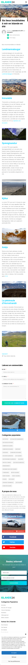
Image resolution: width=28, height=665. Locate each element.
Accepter (14, 653)
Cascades (5, 452)
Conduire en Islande (15, 452)
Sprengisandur (9, 143)
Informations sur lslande (10, 469)
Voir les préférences (14, 661)
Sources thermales (8, 482)
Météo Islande (15, 472)
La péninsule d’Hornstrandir (9, 301)
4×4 (6, 276)
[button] (25, 634)
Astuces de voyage (8, 442)
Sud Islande (19, 482)
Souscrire (14, 583)
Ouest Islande (16, 475)
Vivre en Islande (7, 485)
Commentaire (8, 383)
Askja (5, 247)
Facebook (13, 537)
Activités (5, 439)
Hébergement (6, 465)
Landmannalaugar (11, 49)
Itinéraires (6, 472)
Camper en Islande (8, 445)
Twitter (12, 542)
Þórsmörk (7, 98)
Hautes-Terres (7, 462)
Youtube (12, 547)
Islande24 (5, 354)
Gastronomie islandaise (9, 459)
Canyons (17, 449)
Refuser (14, 657)
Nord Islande (6, 475)
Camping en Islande (8, 449)
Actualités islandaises (16, 439)
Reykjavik (11, 479)
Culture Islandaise (8, 455)
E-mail (5, 376)
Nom (4, 369)
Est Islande (18, 455)
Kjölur (5, 198)
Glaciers (20, 459)
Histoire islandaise (18, 462)
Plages (4, 479)
